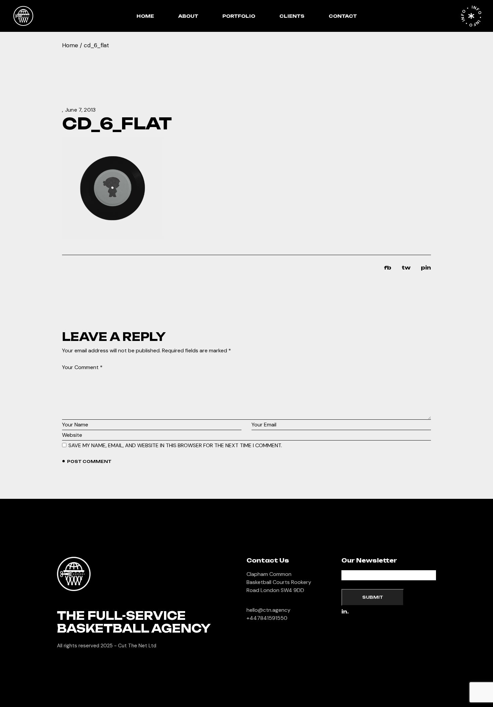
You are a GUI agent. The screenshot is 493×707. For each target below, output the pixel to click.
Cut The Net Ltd (137, 645)
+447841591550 (266, 618)
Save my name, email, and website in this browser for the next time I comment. (175, 445)
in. (345, 612)
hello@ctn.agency (268, 609)
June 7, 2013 (80, 109)
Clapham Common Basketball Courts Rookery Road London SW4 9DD (278, 582)
